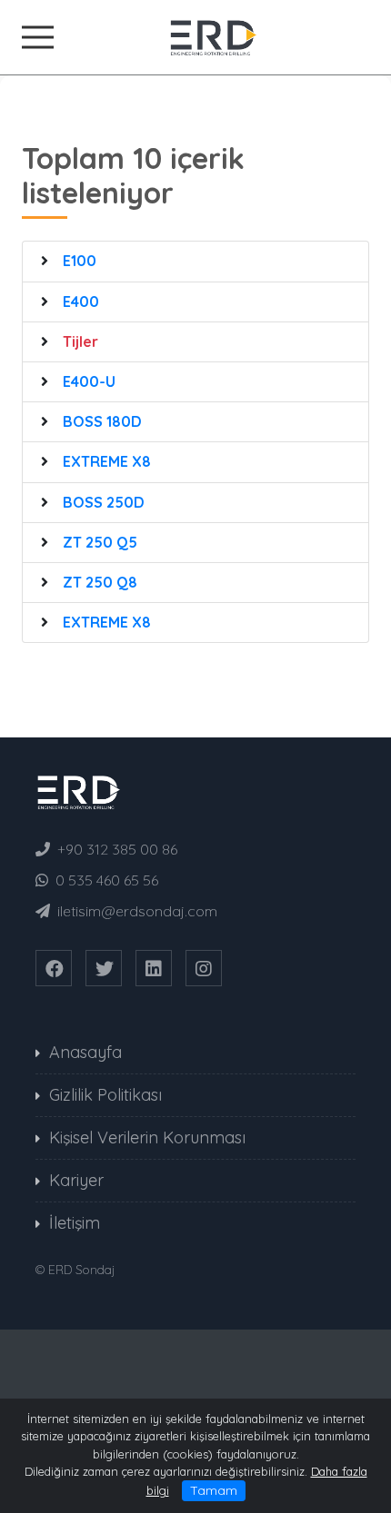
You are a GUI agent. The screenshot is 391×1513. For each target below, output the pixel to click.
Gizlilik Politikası (105, 1094)
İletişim (74, 1222)
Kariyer (76, 1180)
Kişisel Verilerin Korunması (147, 1137)
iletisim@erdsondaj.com (137, 911)
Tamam (213, 1490)
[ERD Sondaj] (195, 35)
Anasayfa (85, 1052)
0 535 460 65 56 (106, 880)
